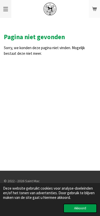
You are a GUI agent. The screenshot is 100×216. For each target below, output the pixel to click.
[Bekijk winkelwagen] (94, 9)
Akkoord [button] (80, 208)
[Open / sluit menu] (5, 9)
